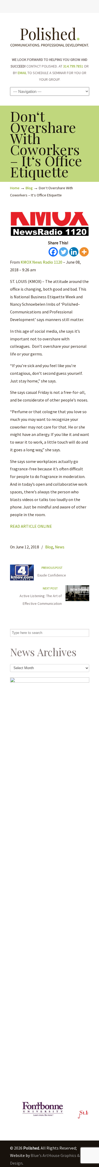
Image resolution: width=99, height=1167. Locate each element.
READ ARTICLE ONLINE (31, 526)
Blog (29, 188)
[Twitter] (38, 4)
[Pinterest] (60, 4)
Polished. (49, 34)
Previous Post (51, 568)
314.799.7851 (73, 66)
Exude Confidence (51, 575)
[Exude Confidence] (22, 579)
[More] (84, 251)
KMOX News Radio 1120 (41, 262)
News (59, 546)
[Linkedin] (73, 251)
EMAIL (22, 72)
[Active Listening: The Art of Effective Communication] (77, 600)
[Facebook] (44, 4)
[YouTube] (55, 4)
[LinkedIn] (49, 4)
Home (15, 188)
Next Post (51, 588)
